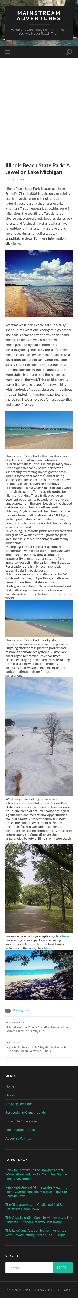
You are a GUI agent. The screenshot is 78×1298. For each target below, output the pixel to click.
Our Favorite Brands (20, 1129)
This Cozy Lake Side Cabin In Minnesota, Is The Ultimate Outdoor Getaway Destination (38, 1219)
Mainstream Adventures (39, 16)
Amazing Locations (18, 1104)
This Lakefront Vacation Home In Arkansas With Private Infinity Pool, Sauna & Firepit (35, 1232)
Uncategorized (21, 1010)
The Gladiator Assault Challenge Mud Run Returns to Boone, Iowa (35, 1206)
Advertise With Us (18, 1138)
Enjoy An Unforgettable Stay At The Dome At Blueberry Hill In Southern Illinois (36, 1047)
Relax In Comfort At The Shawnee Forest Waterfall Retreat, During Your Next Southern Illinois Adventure (38, 1174)
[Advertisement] (39, 117)
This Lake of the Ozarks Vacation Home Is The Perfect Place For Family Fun (36, 1027)
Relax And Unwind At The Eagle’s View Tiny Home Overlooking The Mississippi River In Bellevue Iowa (36, 1191)
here (16, 243)
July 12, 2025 (14, 179)
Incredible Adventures (21, 1121)
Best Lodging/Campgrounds (25, 1112)
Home (9, 1086)
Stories (10, 1095)
